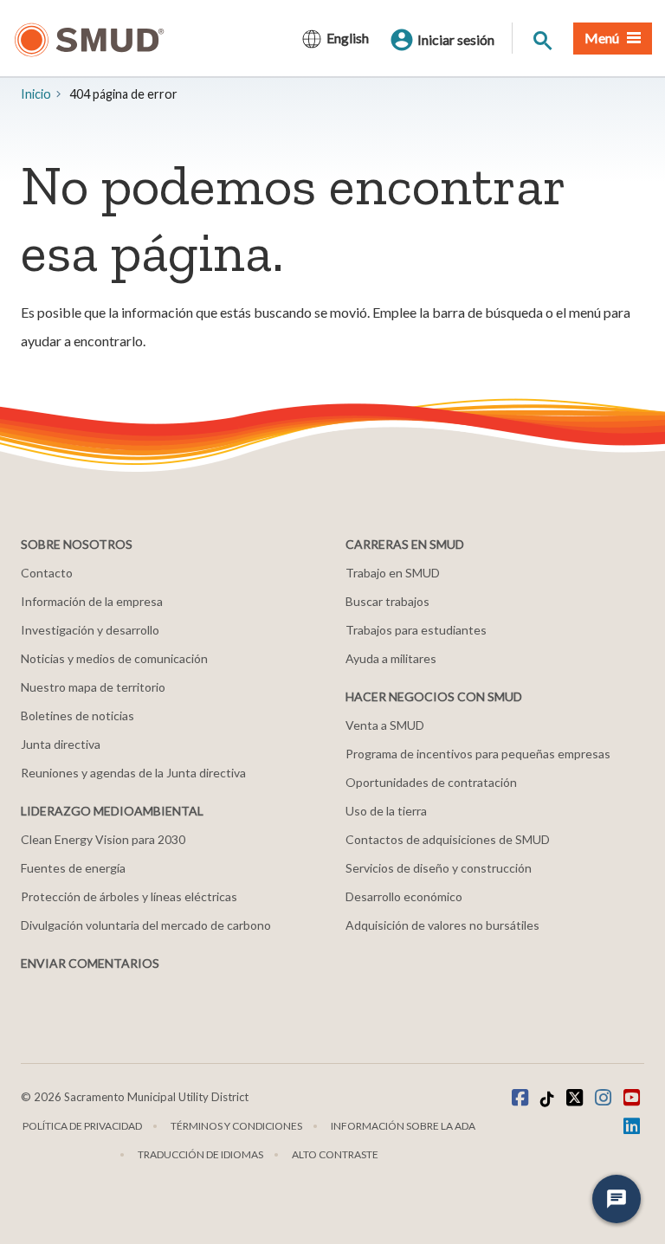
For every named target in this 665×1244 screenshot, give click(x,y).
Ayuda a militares (390, 658)
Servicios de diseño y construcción (438, 867)
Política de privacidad (82, 1125)
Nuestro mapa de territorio (93, 687)
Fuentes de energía (73, 867)
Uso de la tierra (386, 810)
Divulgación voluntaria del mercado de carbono (146, 925)
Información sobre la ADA (403, 1125)
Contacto (47, 572)
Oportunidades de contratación (431, 782)
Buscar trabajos (387, 601)
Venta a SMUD (384, 725)
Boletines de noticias (77, 715)
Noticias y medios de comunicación (114, 658)
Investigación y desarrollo (90, 629)
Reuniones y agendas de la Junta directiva (133, 772)
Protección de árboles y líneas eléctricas (129, 896)
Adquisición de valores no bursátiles (442, 925)
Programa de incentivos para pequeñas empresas (477, 753)
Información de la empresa (92, 601)
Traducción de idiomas (200, 1154)
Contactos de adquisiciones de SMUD (447, 839)
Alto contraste (335, 1154)
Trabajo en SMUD (392, 572)
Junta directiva (60, 744)
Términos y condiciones (236, 1125)
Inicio (36, 94)
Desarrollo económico (403, 896)
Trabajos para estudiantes (416, 629)
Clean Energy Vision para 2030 (103, 839)
